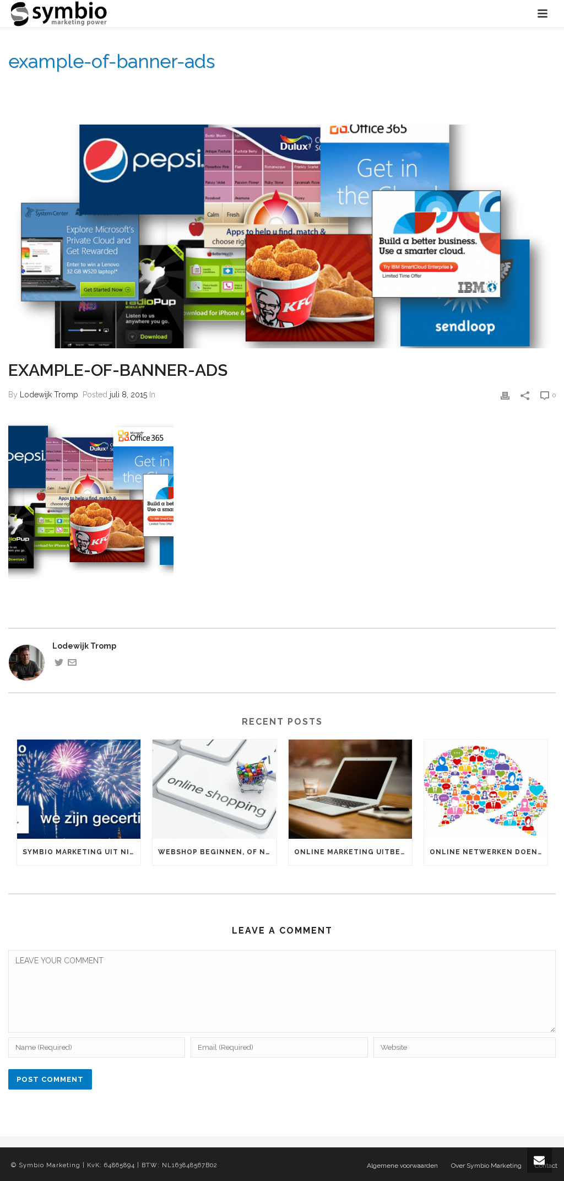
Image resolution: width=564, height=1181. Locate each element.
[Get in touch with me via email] (72, 664)
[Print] (505, 395)
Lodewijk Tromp (49, 394)
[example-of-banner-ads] (282, 237)
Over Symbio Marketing (405, 90)
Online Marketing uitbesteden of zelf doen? (353, 852)
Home (344, 90)
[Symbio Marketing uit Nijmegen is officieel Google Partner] (78, 789)
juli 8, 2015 (128, 394)
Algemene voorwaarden (402, 1165)
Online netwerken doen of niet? (488, 852)
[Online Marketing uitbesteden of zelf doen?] (350, 789)
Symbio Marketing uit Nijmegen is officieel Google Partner (81, 852)
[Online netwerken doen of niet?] (485, 789)
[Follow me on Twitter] (59, 664)
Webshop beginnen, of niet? (217, 852)
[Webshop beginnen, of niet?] (214, 789)
